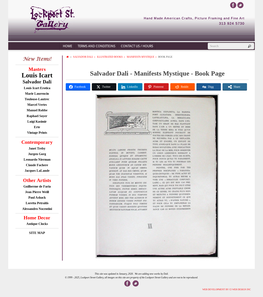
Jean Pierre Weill (37, 192)
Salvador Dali (83, 56)
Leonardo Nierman (37, 159)
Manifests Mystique (140, 56)
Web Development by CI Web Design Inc (226, 289)
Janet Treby (37, 148)
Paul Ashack (37, 197)
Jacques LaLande (37, 170)
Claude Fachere (37, 165)
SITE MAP (37, 233)
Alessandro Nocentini (37, 209)
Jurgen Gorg (37, 154)
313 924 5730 (232, 23)
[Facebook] (233, 5)
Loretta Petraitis (37, 203)
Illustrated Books (110, 56)
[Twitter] (240, 5)
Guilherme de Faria (37, 186)
